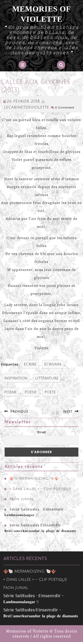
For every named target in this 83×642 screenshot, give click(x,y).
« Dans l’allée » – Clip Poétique (40, 489)
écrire (30, 364)
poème (10, 392)
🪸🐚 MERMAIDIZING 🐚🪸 (34, 478)
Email (41, 432)
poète (50, 392)
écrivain (52, 364)
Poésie (31, 392)
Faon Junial (22, 499)
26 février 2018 (23, 101)
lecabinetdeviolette (26, 107)
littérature (46, 378)
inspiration (15, 378)
